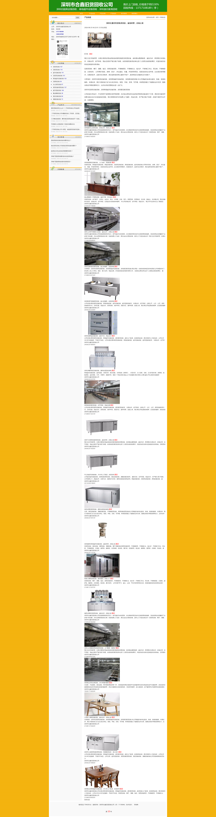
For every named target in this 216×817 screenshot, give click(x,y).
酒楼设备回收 (57, 99)
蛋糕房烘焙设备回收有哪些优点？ (61, 140)
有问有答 (124, 13)
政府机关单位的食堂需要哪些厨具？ (62, 151)
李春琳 (136, 805)
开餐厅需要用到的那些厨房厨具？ (61, 162)
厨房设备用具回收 (58, 87)
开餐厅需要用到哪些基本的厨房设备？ (62, 156)
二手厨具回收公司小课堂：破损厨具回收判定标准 (66, 129)
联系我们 (134, 13)
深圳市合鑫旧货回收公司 (91, 134)
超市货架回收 (57, 90)
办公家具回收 (57, 84)
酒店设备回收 (57, 96)
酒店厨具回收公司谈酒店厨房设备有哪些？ (64, 146)
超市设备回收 (57, 73)
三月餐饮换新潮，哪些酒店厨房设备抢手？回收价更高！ (66, 119)
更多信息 (87, 800)
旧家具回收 (56, 70)
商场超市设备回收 (58, 78)
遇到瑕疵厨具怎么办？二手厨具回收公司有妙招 (65, 108)
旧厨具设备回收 (57, 75)
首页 (81, 13)
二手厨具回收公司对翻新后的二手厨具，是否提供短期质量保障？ (66, 113)
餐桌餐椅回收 (57, 93)
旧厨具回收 (56, 67)
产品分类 (103, 13)
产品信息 (92, 13)
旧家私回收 (56, 81)
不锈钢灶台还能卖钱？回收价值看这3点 (63, 124)
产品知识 (113, 13)
